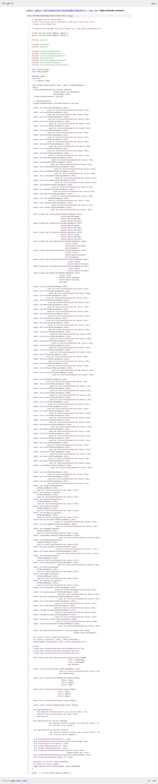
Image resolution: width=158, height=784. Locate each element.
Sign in (153, 3)
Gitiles (13, 781)
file (70, 16)
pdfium (29, 10)
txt (149, 781)
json (154, 781)
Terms (25, 781)
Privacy (18, 781)
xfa (96, 10)
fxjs (91, 10)
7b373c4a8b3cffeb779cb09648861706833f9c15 (64, 10)
